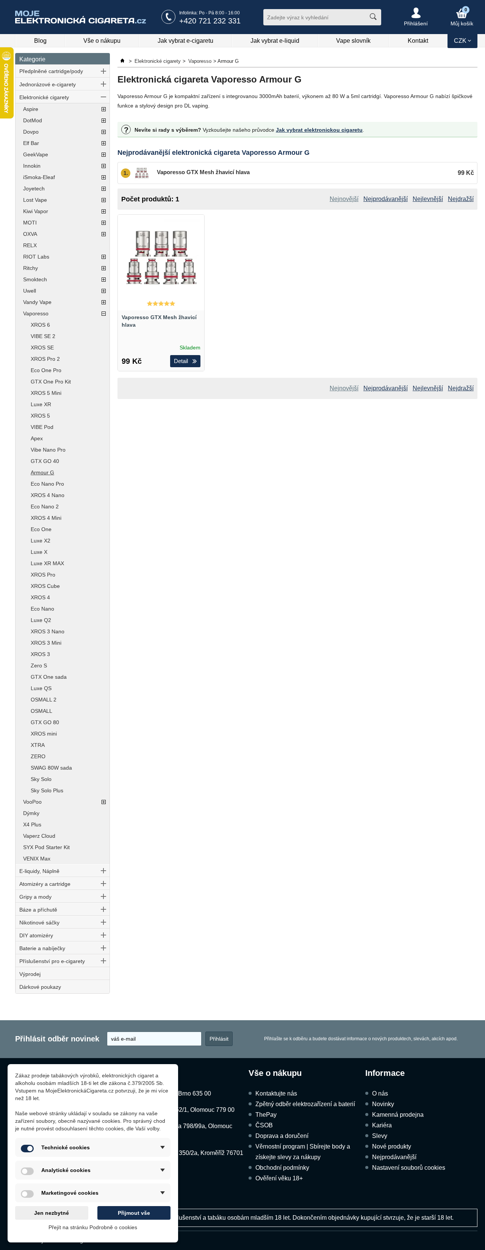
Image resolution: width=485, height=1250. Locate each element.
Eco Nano (42, 609)
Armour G (42, 472)
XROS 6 (40, 325)
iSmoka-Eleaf (39, 177)
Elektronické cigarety (44, 97)
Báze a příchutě (38, 910)
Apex (37, 438)
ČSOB (264, 1125)
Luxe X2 (40, 541)
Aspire (30, 109)
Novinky (383, 1104)
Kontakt (418, 40)
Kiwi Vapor (35, 211)
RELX (30, 245)
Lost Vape (35, 200)
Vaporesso (35, 313)
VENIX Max (36, 859)
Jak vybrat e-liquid (274, 40)
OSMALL (41, 711)
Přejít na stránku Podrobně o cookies (92, 1227)
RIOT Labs (36, 257)
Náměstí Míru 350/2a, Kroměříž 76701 (192, 1153)
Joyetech (34, 188)
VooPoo (32, 802)
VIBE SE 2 (43, 336)
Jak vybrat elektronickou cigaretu (319, 130)
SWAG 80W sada (51, 768)
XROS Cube (45, 586)
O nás (380, 1093)
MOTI (30, 223)
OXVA (30, 234)
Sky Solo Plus (47, 790)
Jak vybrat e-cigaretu (185, 40)
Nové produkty (391, 1146)
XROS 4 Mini (46, 518)
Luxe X (39, 552)
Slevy (379, 1136)
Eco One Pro (46, 370)
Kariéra (382, 1125)
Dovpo (31, 132)
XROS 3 (40, 654)
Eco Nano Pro (47, 484)
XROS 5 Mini (46, 393)
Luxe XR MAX (47, 563)
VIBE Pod (42, 427)
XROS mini (44, 734)
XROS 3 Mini (46, 643)
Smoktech (35, 279)
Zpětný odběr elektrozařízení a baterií (305, 1104)
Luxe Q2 (41, 620)
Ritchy (30, 268)
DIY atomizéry (36, 935)
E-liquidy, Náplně (39, 871)
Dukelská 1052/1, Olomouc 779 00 (188, 1110)
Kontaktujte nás (276, 1093)
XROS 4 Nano (47, 495)
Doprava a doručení (281, 1136)
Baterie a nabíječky (42, 948)
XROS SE (42, 347)
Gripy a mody (35, 897)
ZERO (38, 756)
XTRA (38, 745)
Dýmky (31, 813)
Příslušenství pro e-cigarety (52, 961)
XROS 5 (40, 416)
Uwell (29, 291)
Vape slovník (353, 40)
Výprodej (30, 974)
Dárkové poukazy (40, 987)
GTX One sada (49, 677)
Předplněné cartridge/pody (51, 71)
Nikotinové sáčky (39, 923)
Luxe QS (41, 688)
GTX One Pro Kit (51, 382)
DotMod (32, 120)
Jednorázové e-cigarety (47, 84)
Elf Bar (31, 143)
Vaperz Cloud (39, 836)
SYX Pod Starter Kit (46, 847)
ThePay (266, 1114)
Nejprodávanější (394, 1157)
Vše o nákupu (101, 40)
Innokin (32, 166)
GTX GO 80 (45, 722)
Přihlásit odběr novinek (57, 1039)
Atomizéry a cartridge (44, 884)
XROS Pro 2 (45, 359)
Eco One (41, 529)
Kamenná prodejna (398, 1114)
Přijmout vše (134, 1213)
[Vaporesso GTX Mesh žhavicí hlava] (161, 257)
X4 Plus (32, 824)
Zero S (39, 665)
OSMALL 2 (43, 700)
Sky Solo (41, 779)
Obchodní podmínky (282, 1167)
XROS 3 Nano (47, 631)
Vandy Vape (37, 302)
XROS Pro (43, 575)
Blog (40, 40)
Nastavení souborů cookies (408, 1167)
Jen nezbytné (51, 1213)
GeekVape (35, 154)
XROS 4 (40, 597)
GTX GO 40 (45, 461)
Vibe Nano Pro (48, 450)
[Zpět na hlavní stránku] (123, 61)
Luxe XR (41, 404)
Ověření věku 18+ (279, 1178)
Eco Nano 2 (45, 506)
